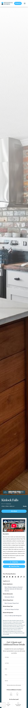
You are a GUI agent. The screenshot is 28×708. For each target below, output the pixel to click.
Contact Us (18, 3)
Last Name (7, 663)
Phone (6, 674)
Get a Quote (14, 511)
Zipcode (6, 680)
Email (6, 668)
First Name (7, 657)
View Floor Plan (14, 566)
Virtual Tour (14, 562)
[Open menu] (24, 3)
